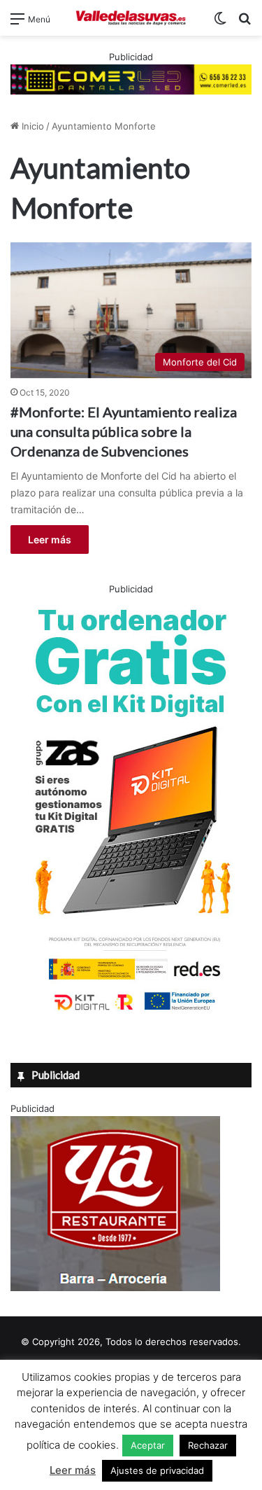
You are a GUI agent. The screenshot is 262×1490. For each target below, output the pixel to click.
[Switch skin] (220, 23)
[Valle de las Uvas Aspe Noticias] (131, 18)
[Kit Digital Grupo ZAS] (131, 1013)
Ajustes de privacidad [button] (157, 1470)
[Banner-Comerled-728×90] (131, 78)
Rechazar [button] (208, 1445)
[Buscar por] (245, 23)
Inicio (31, 126)
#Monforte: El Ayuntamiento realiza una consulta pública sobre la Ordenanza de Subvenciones (123, 431)
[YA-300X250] (115, 1287)
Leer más (49, 539)
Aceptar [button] (148, 1445)
